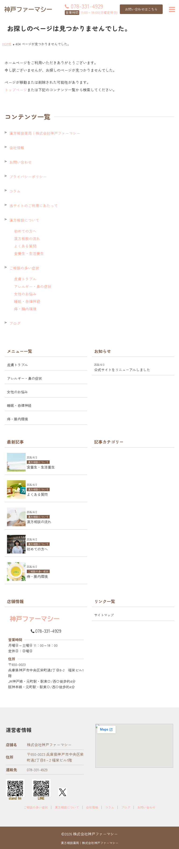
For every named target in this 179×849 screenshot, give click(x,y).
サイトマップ (104, 615)
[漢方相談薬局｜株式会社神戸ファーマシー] (28, 9)
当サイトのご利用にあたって (33, 205)
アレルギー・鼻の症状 (32, 286)
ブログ (15, 323)
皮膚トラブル (25, 279)
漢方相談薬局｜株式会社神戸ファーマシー (44, 133)
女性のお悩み (25, 294)
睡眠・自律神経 (27, 301)
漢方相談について (24, 220)
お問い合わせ (20, 162)
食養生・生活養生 (29, 253)
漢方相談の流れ (27, 238)
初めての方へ (25, 231)
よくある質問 (25, 246)
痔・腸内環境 (25, 309)
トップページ (16, 89)
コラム (15, 191)
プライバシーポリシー (28, 176)
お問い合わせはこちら (141, 9)
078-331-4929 (48, 631)
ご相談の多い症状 (24, 268)
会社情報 (16, 147)
